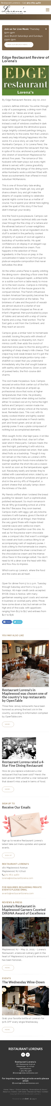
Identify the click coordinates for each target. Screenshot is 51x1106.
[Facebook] (23, 1055)
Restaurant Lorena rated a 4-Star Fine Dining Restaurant (23, 763)
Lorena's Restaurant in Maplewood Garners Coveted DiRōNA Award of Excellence (24, 909)
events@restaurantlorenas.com (26, 1083)
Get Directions (25, 1069)
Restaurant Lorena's (25, 1049)
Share (7, 622)
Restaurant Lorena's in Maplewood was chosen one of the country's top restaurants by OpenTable (24, 695)
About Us (7, 1092)
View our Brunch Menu (17, 44)
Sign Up (8, 855)
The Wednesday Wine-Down (23, 982)
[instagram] (28, 1055)
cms (25, 1099)
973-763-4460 (11, 874)
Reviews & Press (34, 1092)
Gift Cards (22, 1092)
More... (8, 724)
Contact (45, 1092)
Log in (34, 1099)
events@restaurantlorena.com (18, 893)
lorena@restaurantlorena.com (17, 878)
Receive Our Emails (16, 807)
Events (14, 1092)
